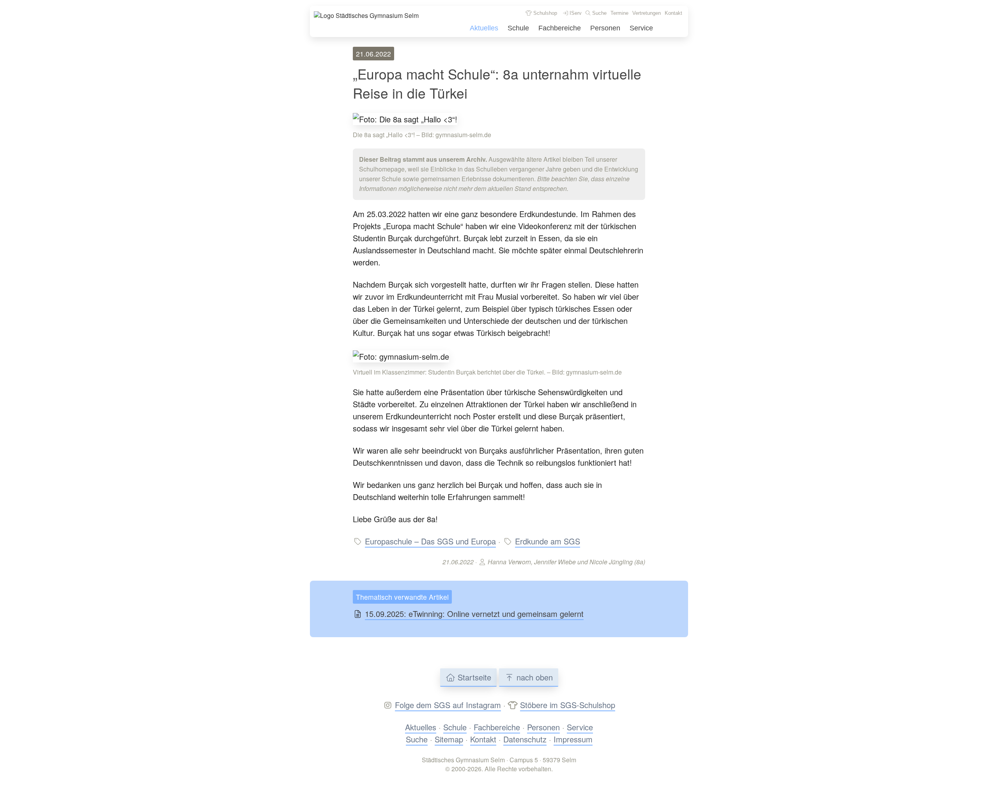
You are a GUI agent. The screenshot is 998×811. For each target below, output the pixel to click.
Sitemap (449, 739)
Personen (605, 28)
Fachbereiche (559, 28)
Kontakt (673, 13)
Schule (518, 28)
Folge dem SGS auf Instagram (448, 704)
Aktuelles (484, 28)
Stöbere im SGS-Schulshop (567, 704)
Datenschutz (525, 739)
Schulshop (544, 13)
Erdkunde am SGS (547, 541)
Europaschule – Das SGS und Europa (430, 541)
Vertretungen (646, 13)
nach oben (533, 677)
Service (641, 28)
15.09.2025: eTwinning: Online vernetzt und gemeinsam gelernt (474, 613)
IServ (575, 13)
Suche (599, 13)
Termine (619, 13)
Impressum (573, 739)
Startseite (473, 677)
